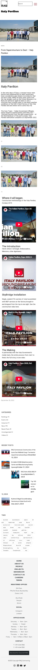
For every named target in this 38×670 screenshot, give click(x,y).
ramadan (27, 545)
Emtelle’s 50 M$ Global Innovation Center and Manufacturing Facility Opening (22, 464)
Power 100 (18, 545)
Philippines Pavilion (7, 545)
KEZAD (29, 535)
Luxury (20, 540)
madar (28, 540)
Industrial (4, 423)
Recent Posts (5, 429)
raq (18, 548)
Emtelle (12, 527)
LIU (4, 540)
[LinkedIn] (17, 665)
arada (20, 522)
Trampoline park (16, 550)
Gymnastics (6, 532)
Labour (4, 537)
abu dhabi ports (16, 519)
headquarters (16, 532)
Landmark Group (15, 537)
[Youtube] (20, 665)
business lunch (6, 525)
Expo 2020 (27, 527)
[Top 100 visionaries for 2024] (25, 488)
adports (26, 519)
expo (19, 527)
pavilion (20, 542)
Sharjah (25, 548)
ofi (13, 542)
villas (26, 550)
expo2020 (5, 530)
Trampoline (5, 550)
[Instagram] (13, 665)
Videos (4, 435)
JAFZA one (20, 535)
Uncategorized (6, 432)
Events (4, 420)
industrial (5, 535)
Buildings (4, 417)
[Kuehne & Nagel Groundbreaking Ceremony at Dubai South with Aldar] (6, 505)
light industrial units (27, 537)
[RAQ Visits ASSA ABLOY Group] (15, 478)
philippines (28, 542)
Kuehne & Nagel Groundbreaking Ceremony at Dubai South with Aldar (21, 501)
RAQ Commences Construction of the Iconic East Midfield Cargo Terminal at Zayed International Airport (23, 452)
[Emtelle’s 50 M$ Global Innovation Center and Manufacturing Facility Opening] (6, 468)
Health (25, 532)
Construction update (19, 525)
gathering (24, 530)
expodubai (14, 530)
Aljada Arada (11, 522)
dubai (4, 527)
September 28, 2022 (7, 400)
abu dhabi (5, 519)
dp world (30, 525)
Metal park (5, 542)
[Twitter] (24, 665)
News (3, 46)
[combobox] (23, 4)
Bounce (28, 522)
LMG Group (12, 540)
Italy (13, 535)
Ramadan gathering (7, 548)
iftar (32, 532)
